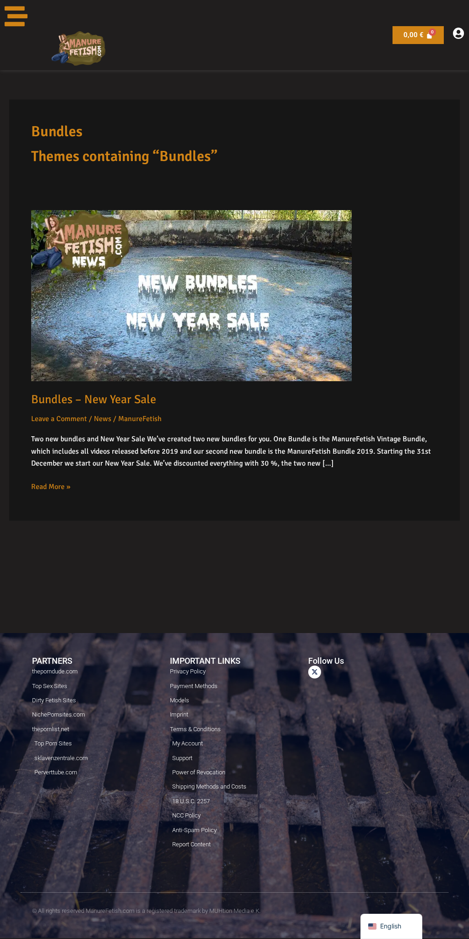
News (102, 418)
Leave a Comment (59, 418)
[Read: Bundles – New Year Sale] (191, 295)
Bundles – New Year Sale (93, 399)
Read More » (51, 486)
